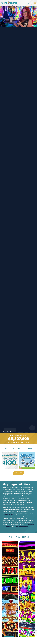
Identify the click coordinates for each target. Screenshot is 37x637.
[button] (28, 3)
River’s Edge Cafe (21, 526)
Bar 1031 (28, 524)
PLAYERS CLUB (8, 515)
